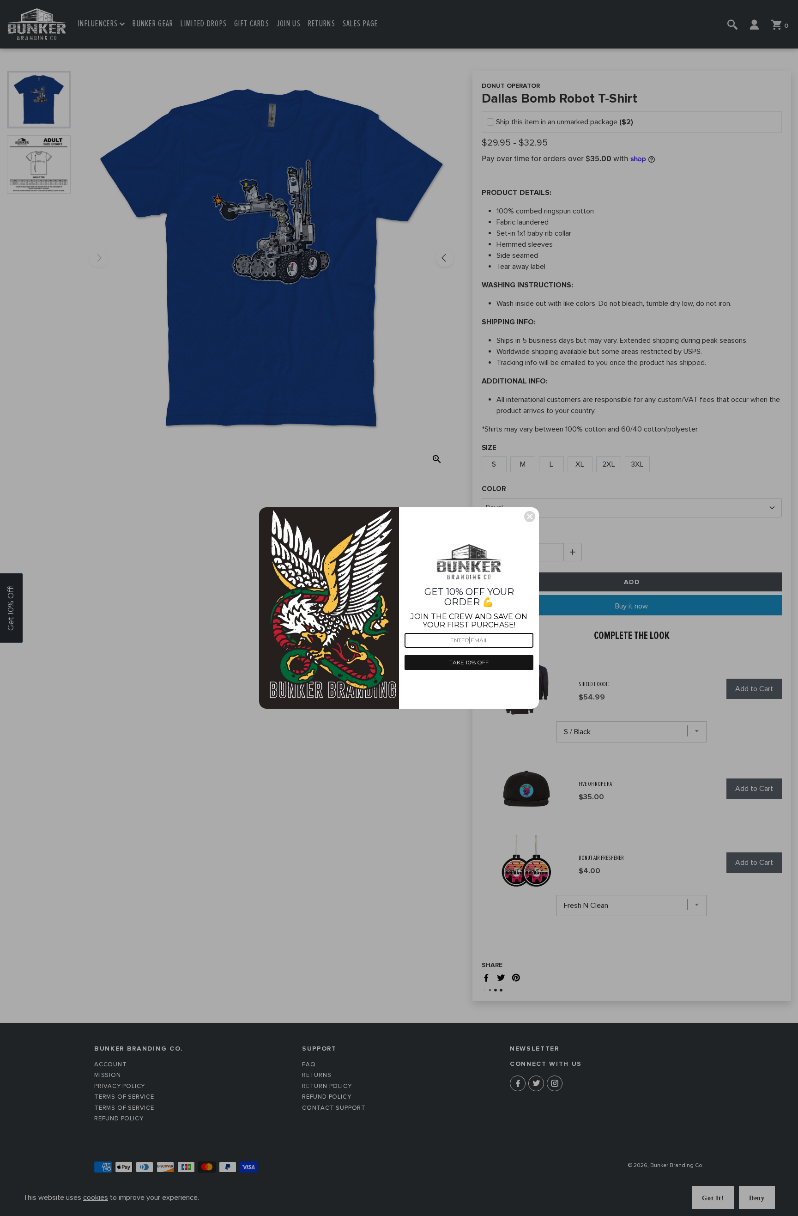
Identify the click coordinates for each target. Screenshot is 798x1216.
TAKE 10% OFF (469, 662)
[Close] (529, 516)
